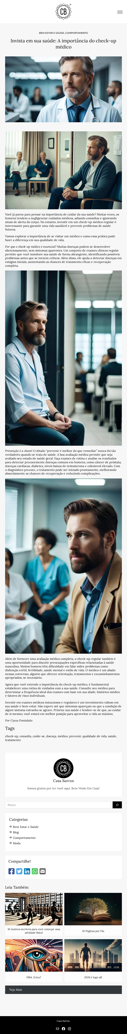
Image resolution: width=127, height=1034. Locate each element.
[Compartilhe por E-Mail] (43, 871)
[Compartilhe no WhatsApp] (35, 871)
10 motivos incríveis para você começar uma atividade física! (34, 930)
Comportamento (76, 32)
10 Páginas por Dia (93, 931)
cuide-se (39, 736)
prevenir (75, 736)
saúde (112, 736)
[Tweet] (19, 871)
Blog (16, 832)
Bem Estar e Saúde (51, 32)
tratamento (13, 740)
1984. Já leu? (33, 977)
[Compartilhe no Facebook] (11, 871)
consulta (25, 736)
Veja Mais (15, 989)
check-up (11, 736)
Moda (17, 843)
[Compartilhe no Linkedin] (27, 871)
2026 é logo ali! (93, 977)
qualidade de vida (95, 736)
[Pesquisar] (117, 804)
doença (51, 736)
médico (63, 736)
